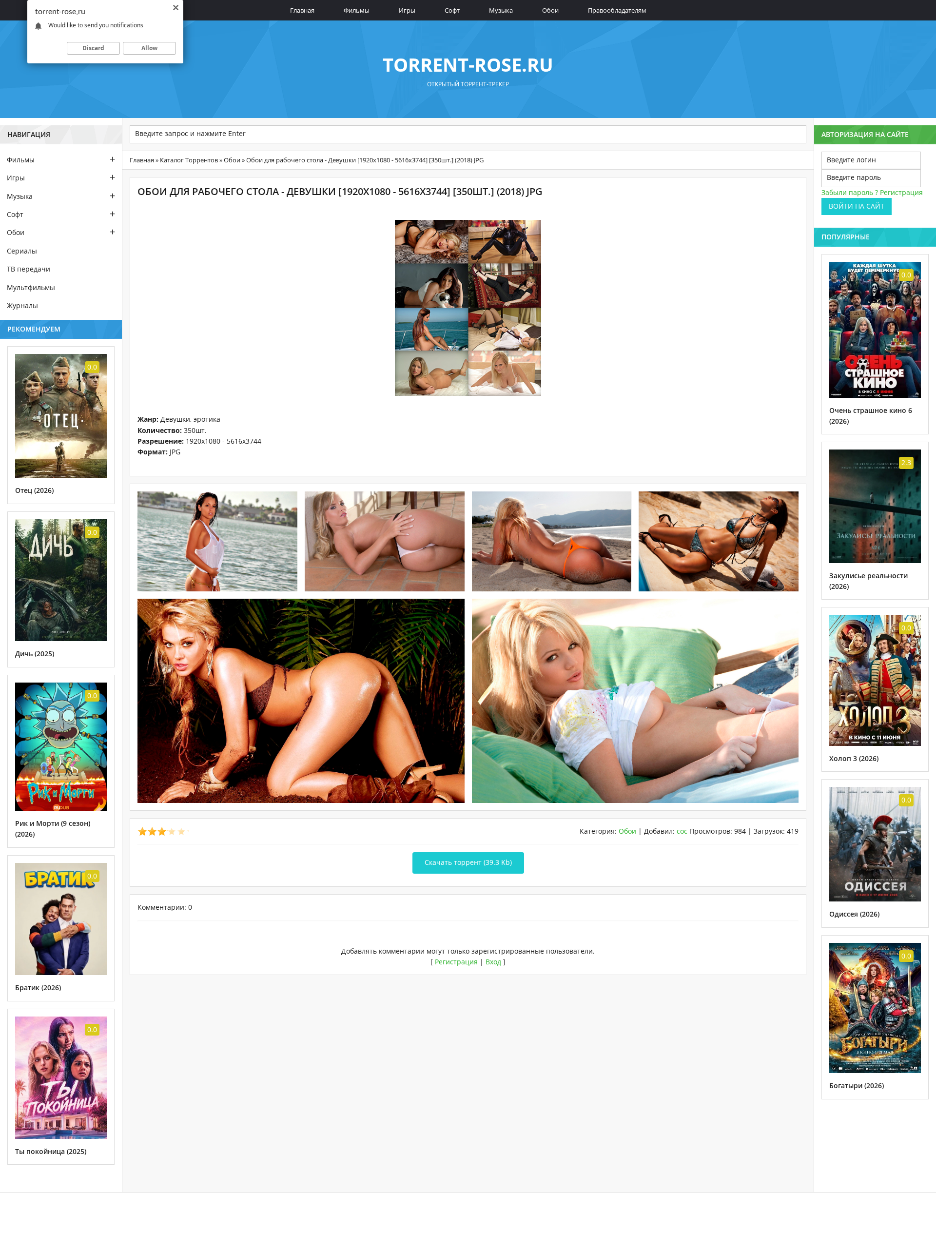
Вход (493, 961)
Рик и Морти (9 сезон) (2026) (52, 829)
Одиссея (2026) (854, 914)
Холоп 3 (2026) (853, 758)
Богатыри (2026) (856, 1085)
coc (682, 831)
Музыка (501, 10)
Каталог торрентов (189, 160)
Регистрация (456, 961)
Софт (452, 10)
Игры (407, 10)
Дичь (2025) (34, 653)
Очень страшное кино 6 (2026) (870, 416)
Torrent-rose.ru (468, 64)
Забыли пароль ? (849, 192)
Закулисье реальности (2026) (868, 581)
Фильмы (357, 10)
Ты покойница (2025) (50, 1151)
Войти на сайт (856, 206)
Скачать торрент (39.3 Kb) (468, 862)
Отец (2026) (34, 490)
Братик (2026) (38, 987)
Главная (302, 10)
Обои (550, 10)
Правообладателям (617, 10)
